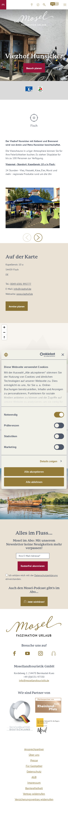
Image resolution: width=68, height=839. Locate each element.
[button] (3, 4)
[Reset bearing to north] (4, 337)
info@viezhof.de (22, 288)
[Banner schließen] (63, 354)
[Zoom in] (4, 327)
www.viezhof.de (24, 294)
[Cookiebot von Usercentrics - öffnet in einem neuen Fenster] (41, 354)
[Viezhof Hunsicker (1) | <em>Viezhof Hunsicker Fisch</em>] (33, 208)
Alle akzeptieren (34, 471)
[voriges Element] (27, 237)
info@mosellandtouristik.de (34, 680)
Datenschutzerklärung (46, 575)
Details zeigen (48, 461)
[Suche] (44, 4)
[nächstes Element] (38, 237)
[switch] (59, 425)
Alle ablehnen (34, 481)
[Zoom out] (4, 332)
